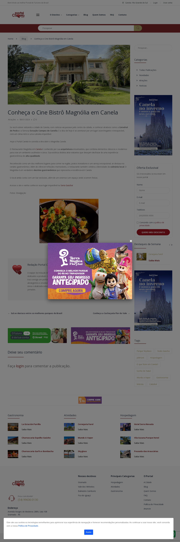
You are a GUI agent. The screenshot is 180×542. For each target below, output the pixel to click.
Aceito (88, 532)
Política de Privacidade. (28, 526)
